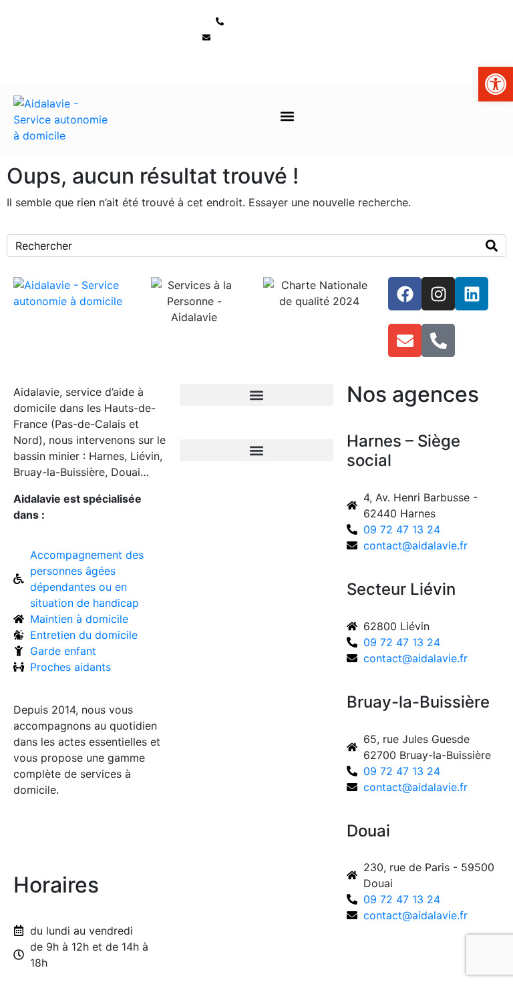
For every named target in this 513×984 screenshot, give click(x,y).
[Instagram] (438, 293)
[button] (288, 116)
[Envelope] (404, 340)
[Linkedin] (471, 293)
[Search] (492, 245)
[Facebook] (404, 293)
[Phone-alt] (438, 340)
